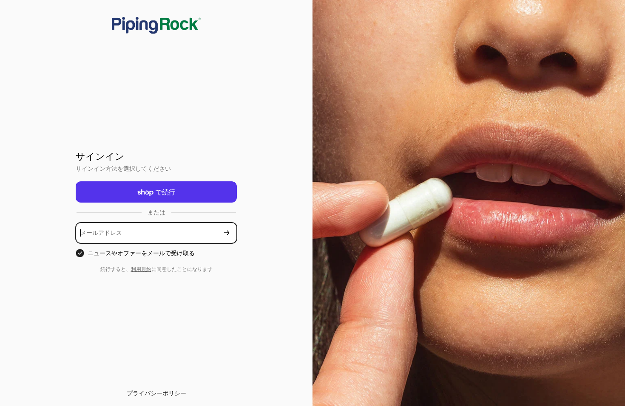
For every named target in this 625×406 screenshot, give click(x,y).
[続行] (226, 233)
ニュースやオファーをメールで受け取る (141, 253)
